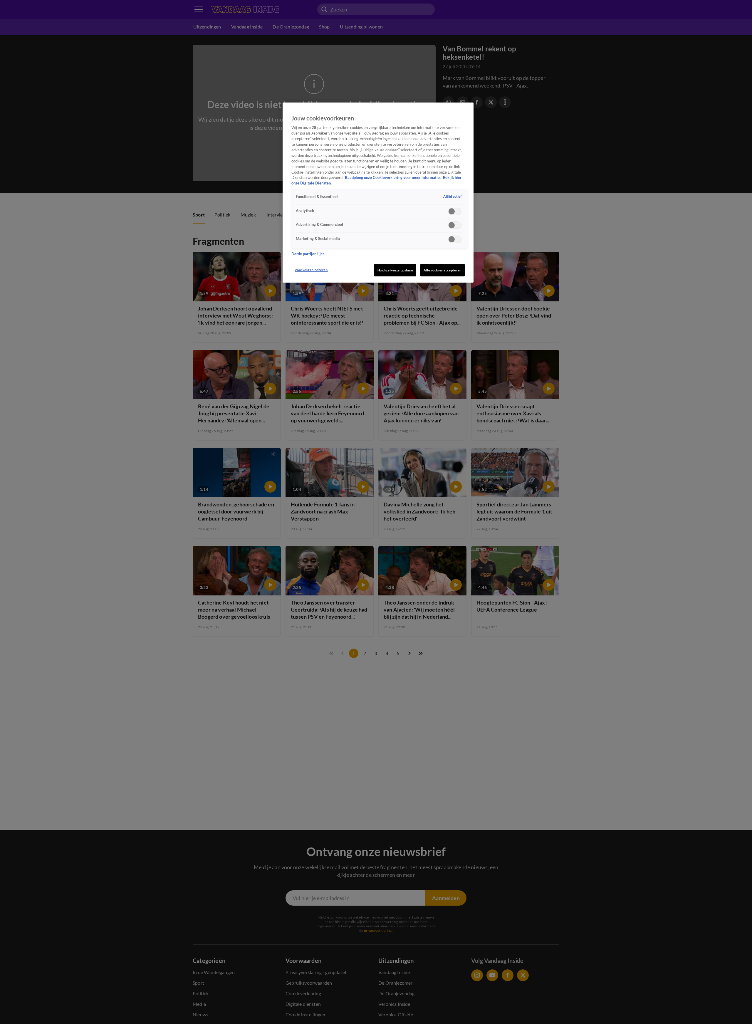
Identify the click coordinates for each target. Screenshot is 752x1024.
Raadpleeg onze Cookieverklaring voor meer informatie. (393, 177)
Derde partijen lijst (307, 253)
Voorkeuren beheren (311, 270)
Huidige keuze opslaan (395, 270)
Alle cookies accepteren (442, 270)
